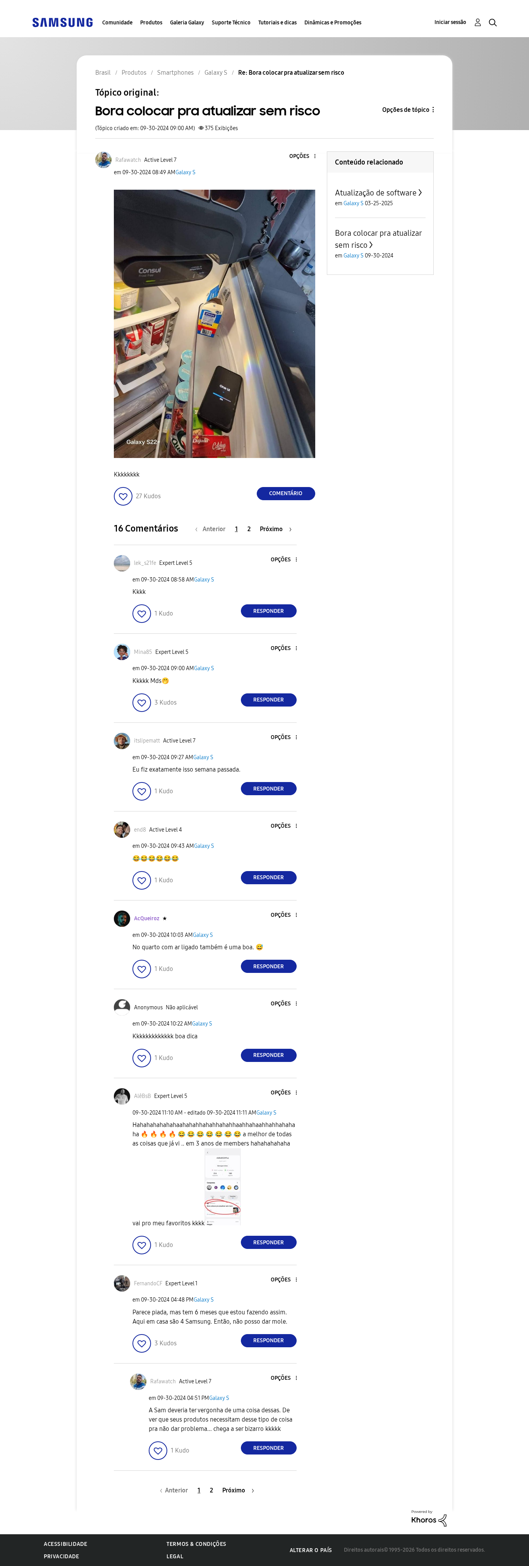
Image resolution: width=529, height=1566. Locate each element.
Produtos (151, 22)
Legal (175, 1556)
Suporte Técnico (231, 22)
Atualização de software (376, 192)
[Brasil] (62, 22)
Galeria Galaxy (187, 22)
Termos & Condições (197, 1544)
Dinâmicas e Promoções (332, 22)
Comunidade (117, 22)
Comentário (285, 493)
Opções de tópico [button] (405, 109)
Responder (268, 611)
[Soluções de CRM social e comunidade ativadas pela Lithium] (429, 1517)
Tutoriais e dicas (277, 22)
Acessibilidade (65, 1544)
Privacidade (61, 1556)
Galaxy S (185, 172)
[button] (301, 156)
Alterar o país (311, 1550)
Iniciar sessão (450, 22)
